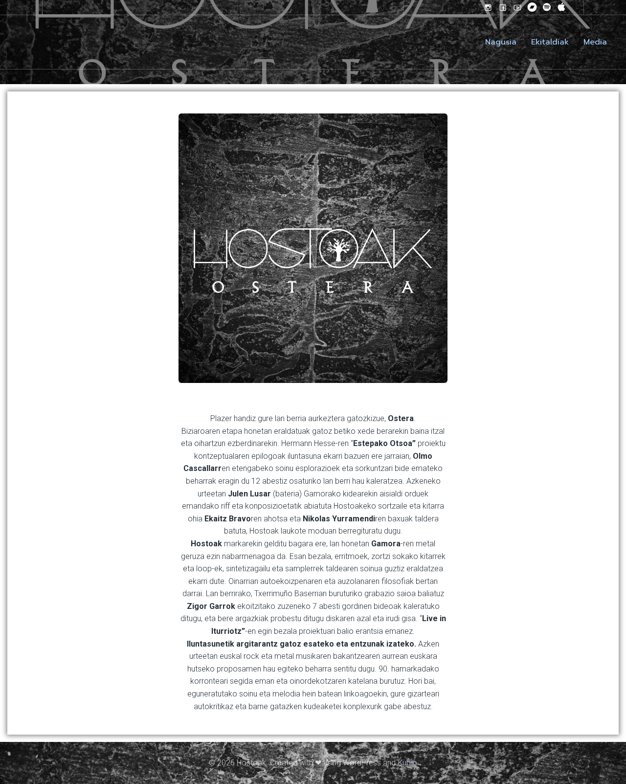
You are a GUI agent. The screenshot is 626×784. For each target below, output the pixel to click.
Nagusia (500, 42)
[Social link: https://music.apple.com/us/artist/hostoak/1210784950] (561, 7)
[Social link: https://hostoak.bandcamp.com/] (532, 7)
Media (595, 42)
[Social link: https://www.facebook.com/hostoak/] (502, 7)
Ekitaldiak (550, 42)
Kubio (407, 762)
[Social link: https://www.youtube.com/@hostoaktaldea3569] (517, 7)
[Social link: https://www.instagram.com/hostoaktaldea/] (488, 7)
